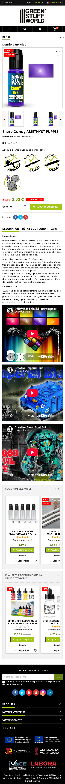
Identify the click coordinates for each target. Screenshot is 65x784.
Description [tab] (10, 229)
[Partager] (15, 217)
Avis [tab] (54, 229)
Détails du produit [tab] (35, 229)
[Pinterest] (25, 217)
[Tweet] (20, 217)
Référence (7, 136)
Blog (29, 2)
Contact (8, 2)
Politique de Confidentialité (39, 775)
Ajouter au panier (45, 207)
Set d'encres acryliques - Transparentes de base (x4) (22, 623)
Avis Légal (30, 778)
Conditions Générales (14, 775)
